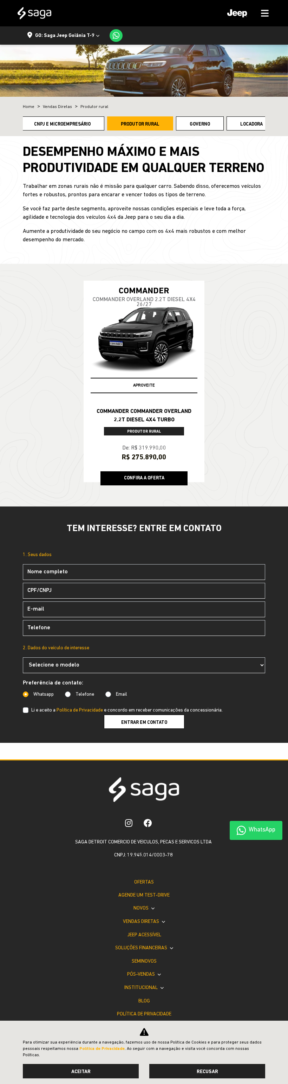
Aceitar (81, 1072)
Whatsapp (43, 694)
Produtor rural (140, 124)
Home (28, 107)
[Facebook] (148, 823)
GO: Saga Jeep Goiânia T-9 (64, 35)
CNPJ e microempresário (62, 124)
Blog (144, 1001)
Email (121, 694)
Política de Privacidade (80, 710)
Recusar (207, 1072)
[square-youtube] (163, 823)
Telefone (85, 694)
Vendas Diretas (141, 921)
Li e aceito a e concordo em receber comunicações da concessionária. (127, 710)
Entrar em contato (144, 722)
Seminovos (144, 961)
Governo (200, 124)
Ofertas (144, 882)
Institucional (141, 987)
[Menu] (245, 13)
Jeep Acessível (144, 935)
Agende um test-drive (144, 895)
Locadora (251, 124)
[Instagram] (128, 823)
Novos (141, 908)
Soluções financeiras (141, 948)
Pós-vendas (141, 974)
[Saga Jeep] (34, 13)
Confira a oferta (144, 478)
